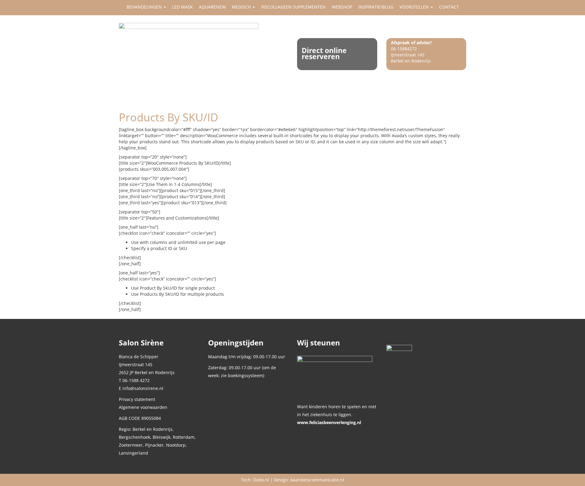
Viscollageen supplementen (293, 7)
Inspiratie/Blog (375, 7)
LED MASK (182, 7)
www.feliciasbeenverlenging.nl (329, 422)
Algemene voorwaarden (143, 407)
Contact (449, 7)
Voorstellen (414, 7)
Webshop (342, 7)
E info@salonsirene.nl (141, 388)
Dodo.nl (261, 480)
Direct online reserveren (324, 53)
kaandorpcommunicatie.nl (317, 480)
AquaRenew (212, 7)
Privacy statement (137, 399)
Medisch (242, 7)
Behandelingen (144, 7)
